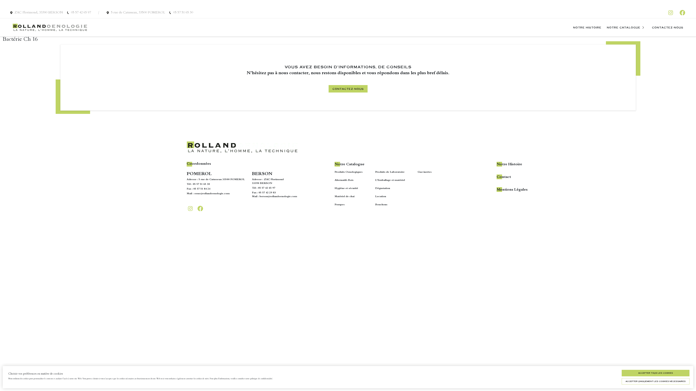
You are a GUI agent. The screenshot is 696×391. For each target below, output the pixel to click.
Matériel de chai (345, 196)
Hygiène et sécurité (346, 188)
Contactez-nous (667, 27)
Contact (504, 177)
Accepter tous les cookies (655, 373)
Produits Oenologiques (348, 172)
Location (380, 196)
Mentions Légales (512, 190)
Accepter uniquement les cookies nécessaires (655, 381)
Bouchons (381, 204)
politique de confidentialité (261, 379)
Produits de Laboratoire (390, 172)
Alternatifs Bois (344, 180)
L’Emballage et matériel (390, 180)
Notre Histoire (587, 27)
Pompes (340, 204)
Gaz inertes (425, 172)
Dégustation (382, 188)
